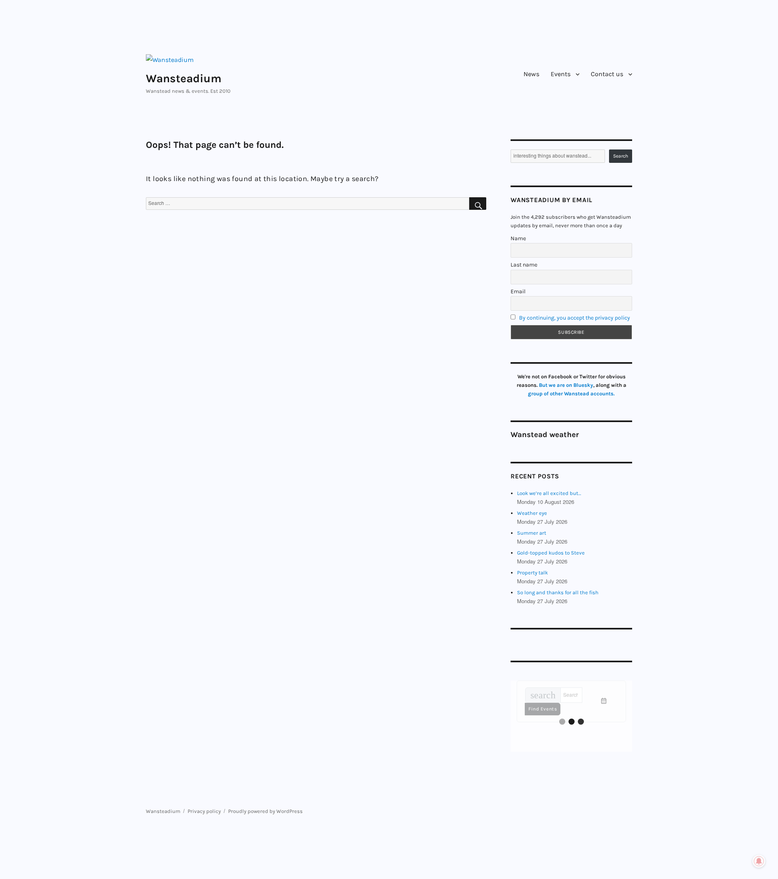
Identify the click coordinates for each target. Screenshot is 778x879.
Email (518, 291)
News (531, 74)
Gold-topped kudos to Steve (551, 553)
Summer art (531, 533)
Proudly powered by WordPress (265, 811)
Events (561, 74)
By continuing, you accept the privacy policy (574, 317)
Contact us (607, 74)
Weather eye (532, 513)
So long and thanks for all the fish (557, 592)
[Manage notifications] (758, 861)
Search (620, 156)
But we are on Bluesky (566, 385)
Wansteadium (184, 78)
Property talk (532, 573)
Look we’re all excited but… (549, 493)
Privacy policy (204, 811)
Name (518, 238)
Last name (524, 264)
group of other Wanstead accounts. (571, 393)
